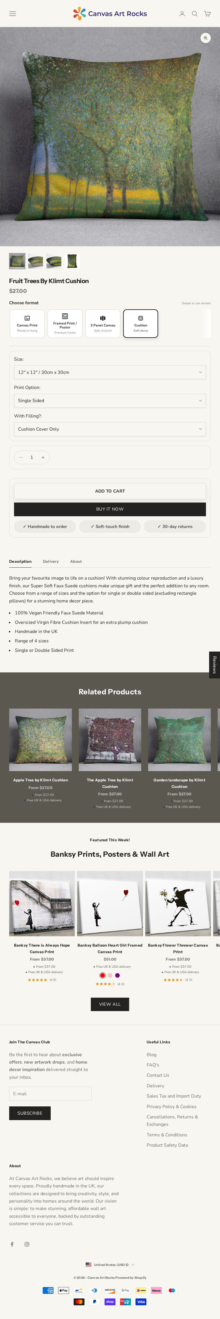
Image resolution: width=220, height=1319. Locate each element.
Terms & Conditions (167, 1135)
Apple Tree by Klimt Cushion (40, 780)
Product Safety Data (167, 1145)
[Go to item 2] (36, 261)
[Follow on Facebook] (12, 1244)
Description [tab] (20, 561)
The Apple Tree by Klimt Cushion (110, 783)
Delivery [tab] (51, 561)
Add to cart (110, 491)
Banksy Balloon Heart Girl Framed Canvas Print (110, 948)
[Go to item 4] (72, 261)
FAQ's (153, 1065)
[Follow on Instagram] (27, 1244)
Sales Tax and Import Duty (174, 1096)
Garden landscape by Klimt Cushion (179, 783)
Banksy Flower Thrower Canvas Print (178, 948)
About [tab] (76, 561)
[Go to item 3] (54, 261)
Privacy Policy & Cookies (172, 1107)
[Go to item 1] (17, 261)
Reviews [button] (214, 665)
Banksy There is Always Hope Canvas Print (42, 948)
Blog (151, 1055)
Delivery (155, 1086)
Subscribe (29, 1113)
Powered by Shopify (130, 1278)
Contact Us (158, 1075)
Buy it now (110, 509)
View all (110, 1004)
